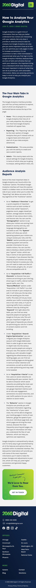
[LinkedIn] (8, 528)
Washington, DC (27, 546)
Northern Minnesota (6, 553)
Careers (5, 570)
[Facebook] (3, 528)
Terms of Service (23, 586)
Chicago (5, 540)
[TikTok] (16, 528)
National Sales (26, 555)
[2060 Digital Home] (13, 5)
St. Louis (24, 543)
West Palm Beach (25, 550)
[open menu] (31, 4)
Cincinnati (6, 543)
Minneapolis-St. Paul (8, 547)
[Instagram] (12, 528)
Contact (22, 570)
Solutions (22, 573)
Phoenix (5, 557)
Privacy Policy (12, 586)
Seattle (23, 540)
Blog (4, 573)
